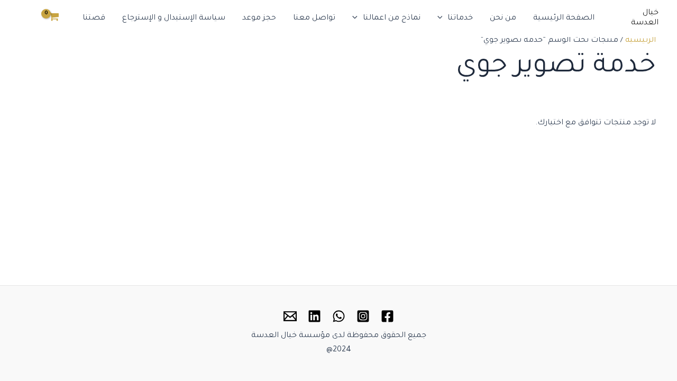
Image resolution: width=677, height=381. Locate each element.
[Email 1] (290, 316)
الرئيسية (640, 41)
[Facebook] (387, 316)
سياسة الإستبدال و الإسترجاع (173, 18)
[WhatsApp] (338, 316)
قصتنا (94, 18)
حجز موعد (259, 18)
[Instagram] (363, 316)
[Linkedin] (314, 316)
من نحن (503, 18)
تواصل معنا (314, 18)
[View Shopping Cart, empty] (53, 18)
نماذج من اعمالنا (391, 18)
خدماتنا (460, 18)
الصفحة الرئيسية (563, 18)
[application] (442, 18)
